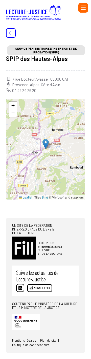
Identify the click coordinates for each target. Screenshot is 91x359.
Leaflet (27, 197)
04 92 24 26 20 (24, 90)
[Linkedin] (20, 288)
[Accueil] (33, 14)
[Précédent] (11, 33)
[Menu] (83, 8)
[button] (45, 144)
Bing (45, 197)
